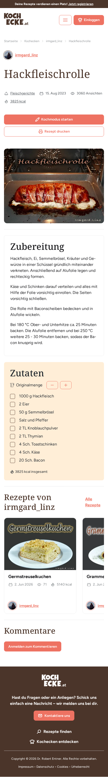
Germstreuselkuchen (29, 576)
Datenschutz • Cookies (52, 766)
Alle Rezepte (92, 502)
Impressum (25, 766)
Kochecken (31, 41)
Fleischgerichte (22, 93)
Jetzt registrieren (80, 4)
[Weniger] (52, 385)
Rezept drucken (57, 131)
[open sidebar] (65, 20)
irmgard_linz (54, 41)
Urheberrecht (80, 766)
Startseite (11, 41)
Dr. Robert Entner (49, 758)
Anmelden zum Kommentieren (32, 646)
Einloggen (92, 20)
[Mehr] (66, 385)
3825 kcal (18, 101)
